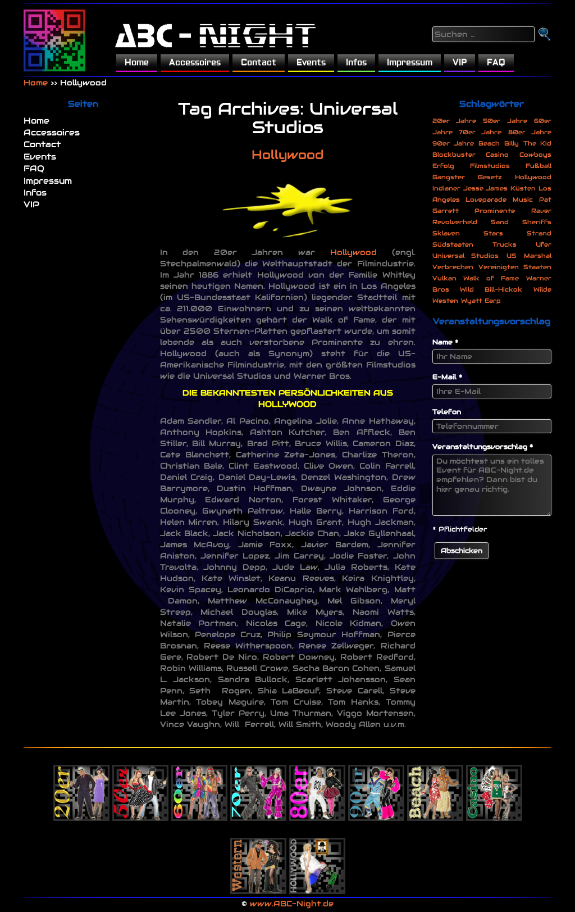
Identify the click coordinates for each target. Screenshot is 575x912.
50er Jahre (505, 121)
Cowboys (535, 154)
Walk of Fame (491, 278)
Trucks (504, 244)
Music (523, 199)
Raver (541, 211)
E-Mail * (447, 377)
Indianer (446, 188)
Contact (258, 62)
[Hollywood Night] (317, 857)
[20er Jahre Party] (81, 784)
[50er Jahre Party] (140, 784)
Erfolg (443, 166)
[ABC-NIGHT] (54, 40)
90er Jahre (453, 143)
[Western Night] (258, 857)
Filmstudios (490, 166)
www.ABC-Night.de (292, 904)
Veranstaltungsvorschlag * (482, 446)
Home (137, 62)
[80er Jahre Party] (317, 784)
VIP (460, 62)
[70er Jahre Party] (258, 784)
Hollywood (287, 154)
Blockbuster (454, 154)
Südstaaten (452, 244)
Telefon (446, 411)
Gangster (448, 177)
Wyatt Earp (481, 301)
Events (311, 62)
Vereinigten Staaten (514, 267)
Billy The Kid (527, 143)
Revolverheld (454, 222)
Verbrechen (452, 267)
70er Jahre (480, 132)
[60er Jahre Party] (199, 784)
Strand (539, 233)
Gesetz (490, 177)
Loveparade (486, 199)
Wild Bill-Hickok (491, 289)
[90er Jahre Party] (376, 784)
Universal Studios (465, 256)
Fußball (538, 166)
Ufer (543, 244)
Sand (500, 222)
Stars (493, 233)
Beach (489, 143)
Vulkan (444, 278)
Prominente (494, 211)
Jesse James (485, 188)
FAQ (496, 62)
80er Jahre (529, 132)
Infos (356, 62)
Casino (497, 154)
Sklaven (446, 233)
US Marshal (528, 256)
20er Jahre (454, 121)
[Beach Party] (435, 784)
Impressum (409, 62)
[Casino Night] (494, 784)
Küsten (523, 188)
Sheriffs (536, 222)
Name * (445, 342)
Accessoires (195, 62)
